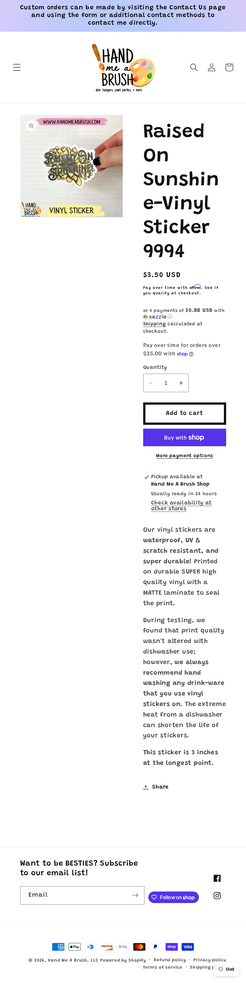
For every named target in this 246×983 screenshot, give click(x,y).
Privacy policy (209, 960)
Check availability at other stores (181, 506)
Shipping (154, 324)
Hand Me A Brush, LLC (73, 960)
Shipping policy (208, 967)
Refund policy (170, 960)
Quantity (155, 367)
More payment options (184, 456)
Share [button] (160, 787)
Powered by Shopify (123, 960)
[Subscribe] (135, 895)
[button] (17, 67)
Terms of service (163, 967)
